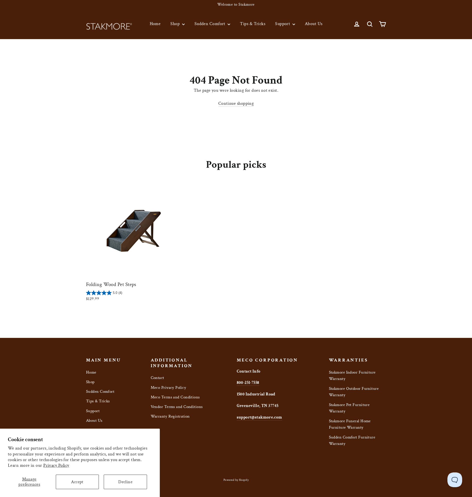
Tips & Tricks (252, 24)
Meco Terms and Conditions (175, 397)
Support (283, 24)
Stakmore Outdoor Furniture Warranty (354, 392)
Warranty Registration (170, 416)
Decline (125, 482)
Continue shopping (236, 103)
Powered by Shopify (236, 480)
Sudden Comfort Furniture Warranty (352, 441)
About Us (314, 24)
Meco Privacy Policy (168, 387)
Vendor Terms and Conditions (177, 406)
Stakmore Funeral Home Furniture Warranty (350, 424)
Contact (157, 377)
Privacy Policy (56, 465)
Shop (175, 24)
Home (155, 24)
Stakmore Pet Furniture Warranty (349, 408)
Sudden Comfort (210, 24)
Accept (77, 482)
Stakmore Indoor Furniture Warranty (352, 376)
